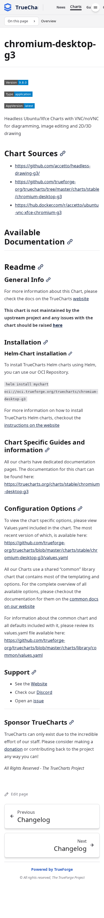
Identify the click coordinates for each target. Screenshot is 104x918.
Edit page (19, 794)
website (81, 299)
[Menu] (95, 7)
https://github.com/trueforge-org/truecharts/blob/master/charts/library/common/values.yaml (50, 647)
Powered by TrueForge (52, 869)
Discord (44, 692)
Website (39, 684)
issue (38, 701)
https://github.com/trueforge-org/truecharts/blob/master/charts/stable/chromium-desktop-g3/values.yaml (51, 550)
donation (13, 749)
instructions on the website (31, 425)
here (57, 325)
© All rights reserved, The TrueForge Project (52, 877)
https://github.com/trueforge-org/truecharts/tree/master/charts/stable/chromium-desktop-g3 (57, 189)
